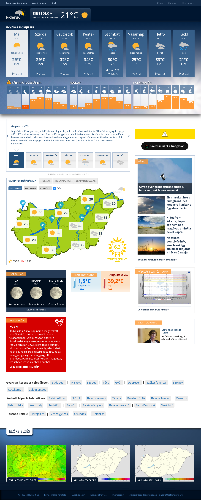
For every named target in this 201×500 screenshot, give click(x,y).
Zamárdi (181, 398)
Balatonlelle (15, 405)
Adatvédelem (78, 494)
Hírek (53, 3)
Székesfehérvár (157, 382)
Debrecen (134, 382)
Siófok (76, 398)
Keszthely (35, 405)
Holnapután (63, 180)
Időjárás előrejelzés (16, 3)
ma (22, 180)
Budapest (58, 382)
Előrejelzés (37, 414)
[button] (45, 15)
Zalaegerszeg (37, 389)
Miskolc (76, 382)
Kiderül (17, 14)
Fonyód (71, 405)
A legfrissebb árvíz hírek (152, 309)
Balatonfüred (57, 398)
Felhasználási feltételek (55, 494)
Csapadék (85, 180)
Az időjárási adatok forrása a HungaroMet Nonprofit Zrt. (156, 494)
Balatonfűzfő (136, 398)
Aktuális (45, 188)
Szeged (92, 382)
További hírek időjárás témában (156, 259)
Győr (118, 382)
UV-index (80, 414)
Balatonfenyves (92, 405)
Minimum (30, 188)
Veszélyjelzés (39, 3)
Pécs (106, 382)
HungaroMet (188, 3)
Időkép (159, 3)
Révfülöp (54, 405)
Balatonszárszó (119, 405)
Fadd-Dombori (145, 405)
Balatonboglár (160, 398)
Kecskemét (15, 389)
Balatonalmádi (96, 398)
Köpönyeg (172, 3)
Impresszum (118, 494)
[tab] (16, 160)
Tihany (116, 398)
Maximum (15, 188)
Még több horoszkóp (24, 367)
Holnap (45, 180)
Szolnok (178, 382)
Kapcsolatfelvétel (98, 494)
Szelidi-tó (167, 405)
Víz (59, 187)
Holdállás (98, 414)
